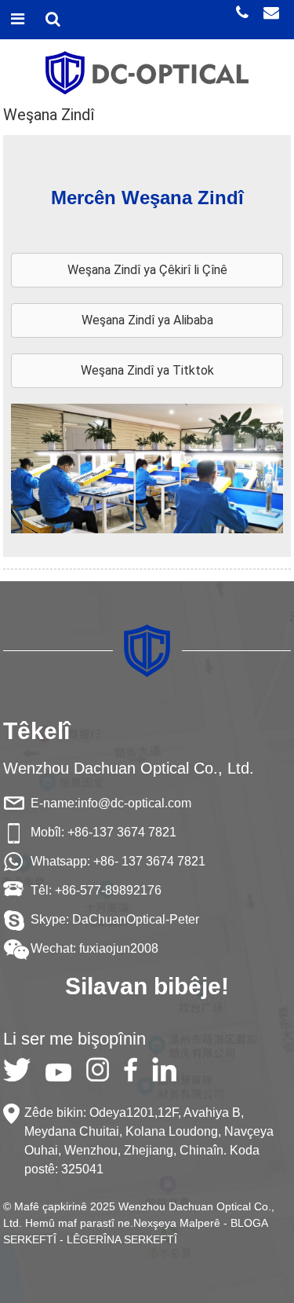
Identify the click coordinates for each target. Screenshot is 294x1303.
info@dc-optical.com (134, 803)
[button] (147, 270)
